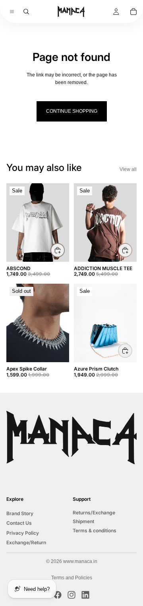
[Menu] (8, 11)
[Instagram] (71, 595)
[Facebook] (57, 595)
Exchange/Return (26, 542)
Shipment (83, 521)
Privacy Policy (22, 532)
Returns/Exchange (94, 513)
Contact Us (19, 523)
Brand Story (19, 513)
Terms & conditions (94, 530)
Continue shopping (71, 111)
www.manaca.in (80, 561)
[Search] (26, 11)
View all (128, 169)
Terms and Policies (71, 578)
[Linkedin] (85, 595)
